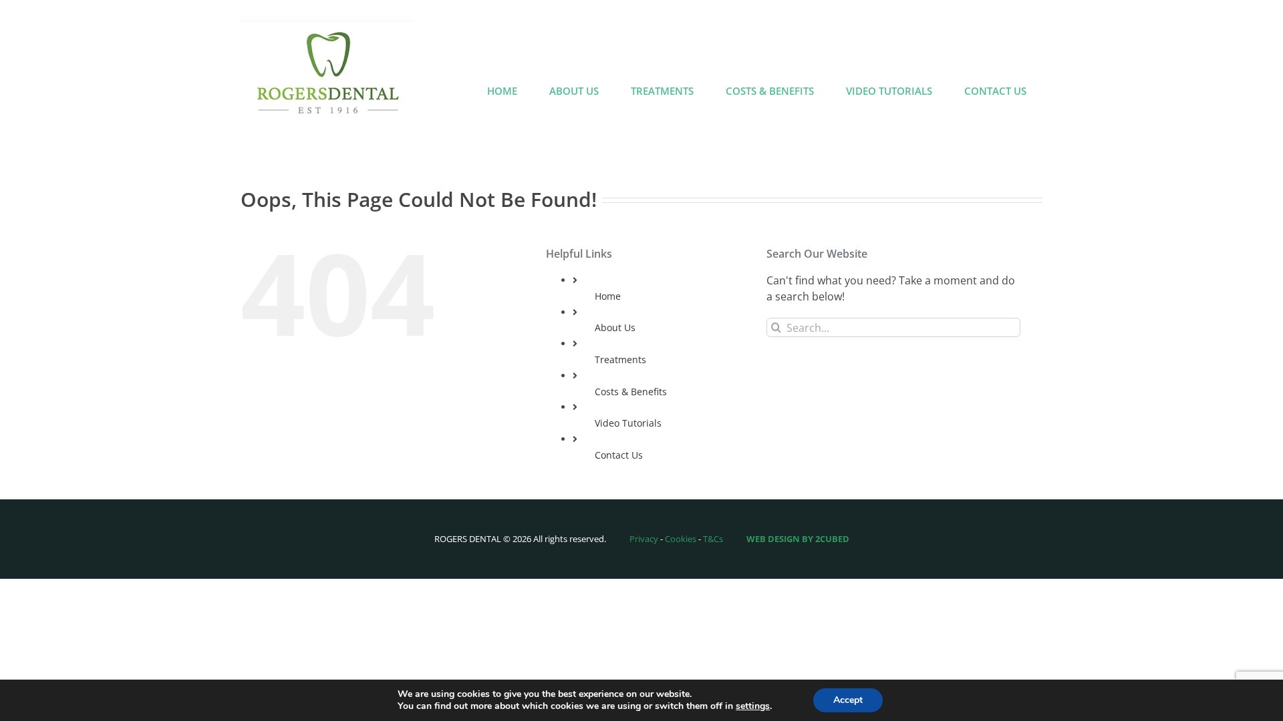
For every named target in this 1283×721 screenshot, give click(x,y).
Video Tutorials (628, 423)
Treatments (620, 359)
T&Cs (713, 539)
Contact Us (619, 455)
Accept (848, 700)
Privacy (643, 539)
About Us (615, 327)
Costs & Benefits (631, 391)
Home (608, 296)
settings (753, 706)
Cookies (680, 539)
